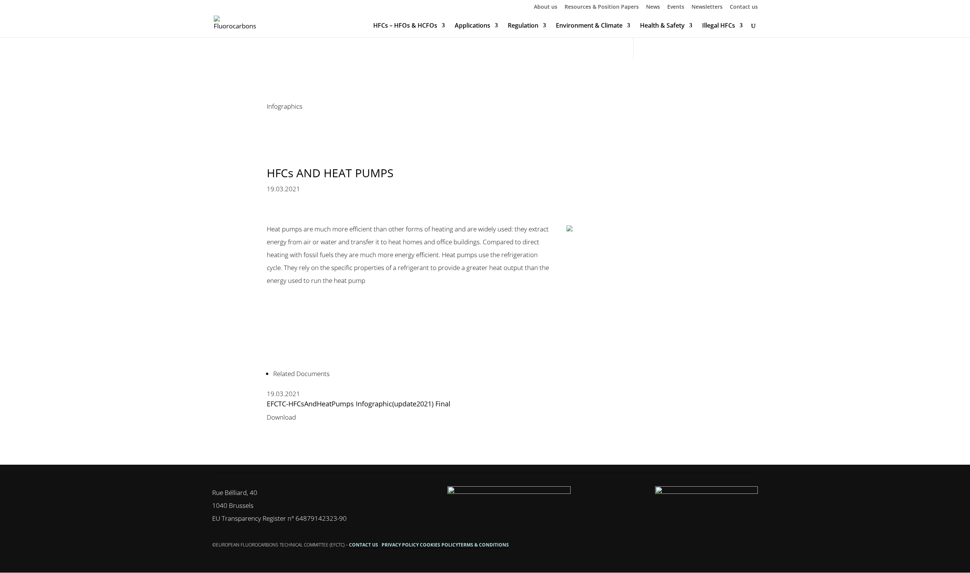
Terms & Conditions (483, 545)
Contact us (744, 7)
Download (281, 417)
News (653, 7)
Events (675, 7)
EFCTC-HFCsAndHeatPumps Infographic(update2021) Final (359, 403)
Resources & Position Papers (602, 7)
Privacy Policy (401, 545)
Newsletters (707, 7)
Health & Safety (662, 26)
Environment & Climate (589, 26)
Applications (472, 26)
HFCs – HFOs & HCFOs (405, 26)
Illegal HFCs (718, 26)
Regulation (523, 26)
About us (545, 7)
